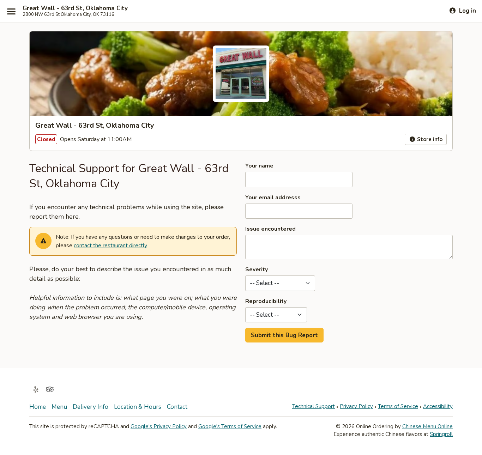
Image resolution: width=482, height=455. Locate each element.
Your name (259, 166)
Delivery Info (90, 407)
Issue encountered (270, 229)
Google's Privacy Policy (159, 426)
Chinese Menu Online (427, 426)
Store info (429, 139)
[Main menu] (11, 11)
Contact (177, 407)
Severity (256, 269)
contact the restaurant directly (110, 245)
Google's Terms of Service (229, 426)
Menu (59, 407)
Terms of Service (398, 406)
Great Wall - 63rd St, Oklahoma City (75, 8)
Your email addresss (273, 197)
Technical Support (313, 406)
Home (37, 407)
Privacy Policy (356, 406)
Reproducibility (266, 301)
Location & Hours (137, 407)
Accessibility (438, 406)
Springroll (441, 434)
